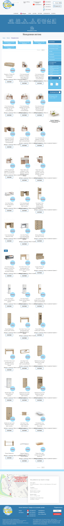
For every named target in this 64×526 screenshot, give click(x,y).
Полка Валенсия (9, 453)
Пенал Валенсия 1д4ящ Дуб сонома (39, 329)
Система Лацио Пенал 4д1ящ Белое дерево (24, 300)
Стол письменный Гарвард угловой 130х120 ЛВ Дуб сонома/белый (39, 108)
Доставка (34, 13)
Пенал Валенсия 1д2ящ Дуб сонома (9, 329)
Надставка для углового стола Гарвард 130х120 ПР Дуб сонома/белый (39, 173)
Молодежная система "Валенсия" (54, 69)
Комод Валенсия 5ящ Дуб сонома (39, 235)
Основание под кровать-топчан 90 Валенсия (39, 424)
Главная (4, 38)
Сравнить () (57, 6)
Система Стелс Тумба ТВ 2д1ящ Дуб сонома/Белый (24, 362)
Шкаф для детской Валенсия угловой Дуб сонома (24, 394)
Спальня (44, 23)
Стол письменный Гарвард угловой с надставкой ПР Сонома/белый (39, 76)
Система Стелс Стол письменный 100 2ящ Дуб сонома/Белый (24, 331)
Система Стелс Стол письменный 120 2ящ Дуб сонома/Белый (9, 363)
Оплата (29, 13)
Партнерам (40, 13)
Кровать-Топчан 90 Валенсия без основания (9, 75)
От (51, 82)
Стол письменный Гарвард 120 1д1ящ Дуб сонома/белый (9, 171)
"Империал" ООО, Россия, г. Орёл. (53, 97)
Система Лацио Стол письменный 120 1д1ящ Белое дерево (24, 237)
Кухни (39, 23)
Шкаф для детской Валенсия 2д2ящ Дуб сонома (9, 424)
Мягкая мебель (11, 23)
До (56, 82)
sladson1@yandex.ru (41, 512)
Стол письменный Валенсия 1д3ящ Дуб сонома (24, 204)
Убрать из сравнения (48, 143)
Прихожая (54, 23)
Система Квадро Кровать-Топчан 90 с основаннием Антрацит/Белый (9, 269)
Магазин (8, 38)
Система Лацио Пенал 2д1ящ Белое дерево (9, 300)
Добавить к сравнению (8, 79)
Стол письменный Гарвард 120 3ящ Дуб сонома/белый (24, 139)
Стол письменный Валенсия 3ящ (9, 235)
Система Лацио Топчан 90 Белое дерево (9, 204)
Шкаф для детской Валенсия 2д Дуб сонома (40, 362)
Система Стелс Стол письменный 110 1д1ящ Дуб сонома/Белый (24, 269)
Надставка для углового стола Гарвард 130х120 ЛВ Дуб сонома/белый (24, 173)
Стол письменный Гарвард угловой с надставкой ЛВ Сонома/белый (24, 76)
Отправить (57, 514)
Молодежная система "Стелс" (54, 66)
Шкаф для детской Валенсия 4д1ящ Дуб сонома (40, 394)
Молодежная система (32, 30)
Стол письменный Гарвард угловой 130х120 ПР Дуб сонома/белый (9, 140)
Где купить (53, 13)
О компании (16, 13)
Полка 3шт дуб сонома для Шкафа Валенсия (39, 455)
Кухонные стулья (25, 23)
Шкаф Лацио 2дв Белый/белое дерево (9, 394)
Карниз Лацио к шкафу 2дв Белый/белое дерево (24, 455)
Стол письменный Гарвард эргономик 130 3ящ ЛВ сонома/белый (24, 108)
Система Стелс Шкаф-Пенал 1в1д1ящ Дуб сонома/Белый (40, 205)
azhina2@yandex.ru (41, 510)
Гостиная (49, 23)
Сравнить (54, 143)
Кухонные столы (32, 23)
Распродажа (18, 23)
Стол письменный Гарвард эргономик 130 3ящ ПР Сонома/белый (9, 108)
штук (58, 2)
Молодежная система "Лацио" (54, 71)
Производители (46, 13)
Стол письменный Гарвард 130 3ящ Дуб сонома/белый (40, 139)
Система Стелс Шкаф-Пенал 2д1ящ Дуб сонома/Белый (39, 300)
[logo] (7, 4)
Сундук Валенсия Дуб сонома (39, 267)
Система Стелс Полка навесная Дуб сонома (24, 424)
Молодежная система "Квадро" (54, 74)
